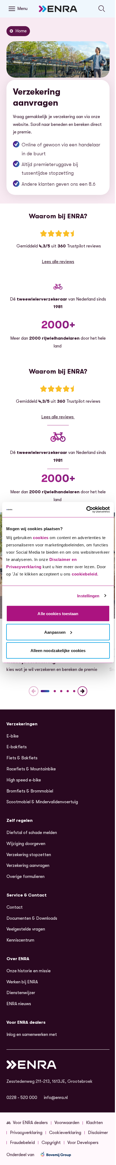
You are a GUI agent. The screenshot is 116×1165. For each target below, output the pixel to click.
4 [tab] (68, 691)
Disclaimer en (63, 559)
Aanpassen (55, 632)
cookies (41, 537)
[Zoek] (101, 8)
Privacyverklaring (24, 566)
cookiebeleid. (85, 574)
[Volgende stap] (82, 691)
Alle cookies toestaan (57, 613)
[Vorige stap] (33, 691)
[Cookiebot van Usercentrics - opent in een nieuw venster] (86, 509)
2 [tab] (55, 691)
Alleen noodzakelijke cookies (58, 650)
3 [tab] (61, 691)
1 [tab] (45, 691)
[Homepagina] (58, 8)
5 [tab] (74, 691)
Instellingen (88, 595)
